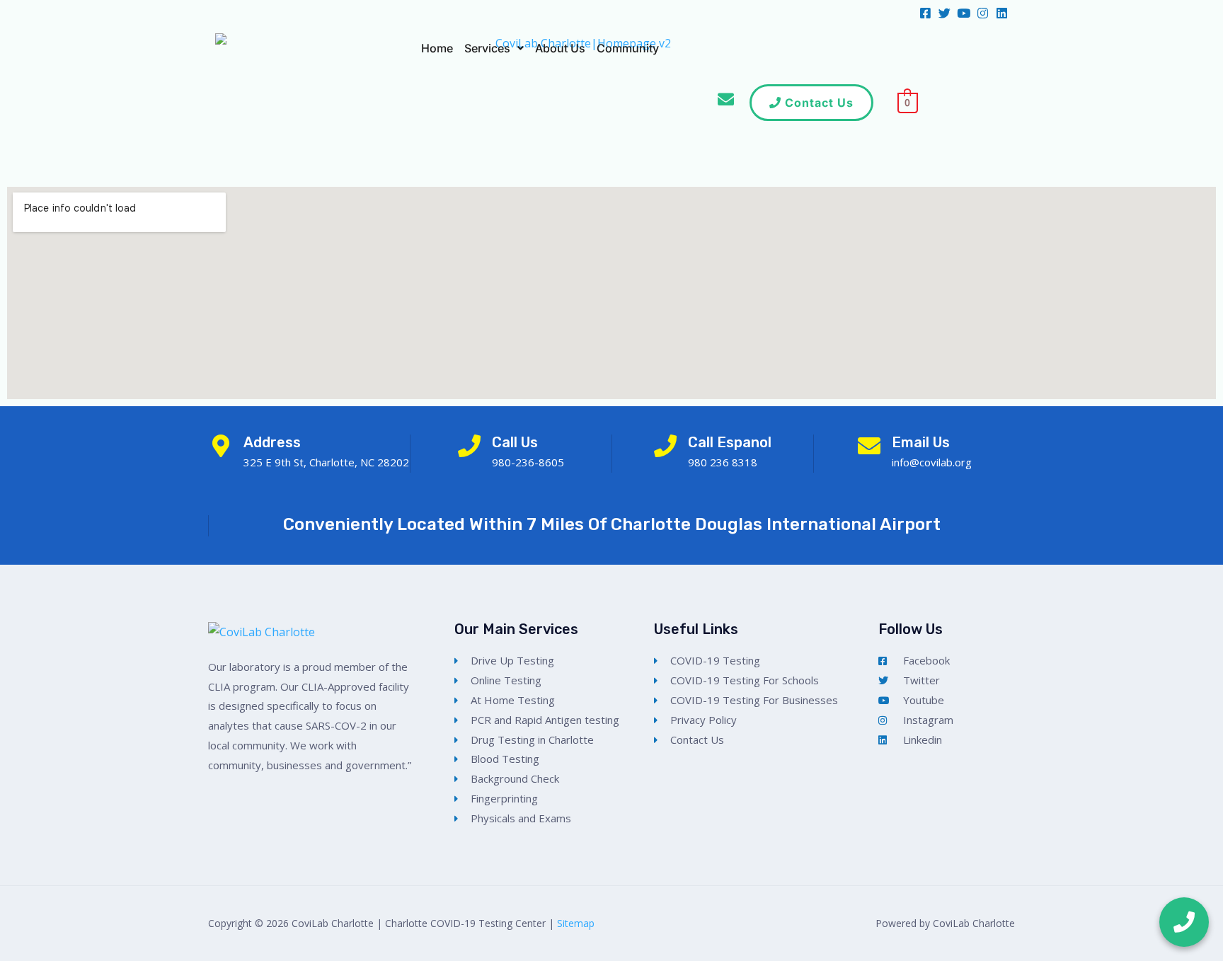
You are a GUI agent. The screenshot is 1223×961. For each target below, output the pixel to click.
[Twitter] (944, 13)
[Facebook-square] (925, 13)
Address (272, 442)
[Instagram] (983, 13)
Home (437, 48)
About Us (560, 48)
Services (487, 48)
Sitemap (576, 923)
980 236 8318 (722, 462)
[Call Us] (469, 446)
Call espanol (729, 442)
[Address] (220, 446)
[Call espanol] (665, 446)
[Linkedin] (1002, 13)
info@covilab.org (932, 462)
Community (628, 48)
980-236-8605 (528, 462)
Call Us (515, 442)
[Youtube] (964, 13)
